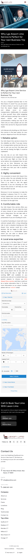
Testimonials (5, 512)
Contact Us (4, 515)
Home (2, 42)
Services (3, 499)
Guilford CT (4, 522)
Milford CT (4, 531)
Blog (2, 509)
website (13, 287)
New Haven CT (5, 535)
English (20, 552)
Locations (4, 505)
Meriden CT (4, 528)
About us (4, 496)
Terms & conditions (9, 548)
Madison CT (4, 525)
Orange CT (4, 538)
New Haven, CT (10, 552)
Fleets (3, 502)
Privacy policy (20, 548)
